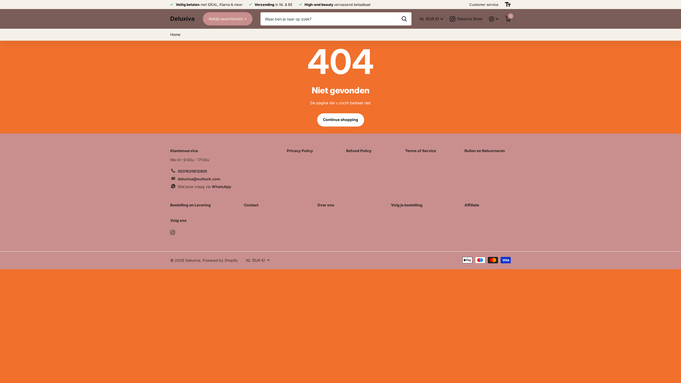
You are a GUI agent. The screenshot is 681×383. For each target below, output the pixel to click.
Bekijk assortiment (226, 18)
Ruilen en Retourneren (484, 150)
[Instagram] (172, 232)
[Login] (494, 19)
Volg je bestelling (406, 205)
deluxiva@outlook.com (199, 179)
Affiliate (471, 205)
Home (175, 34)
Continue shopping (340, 119)
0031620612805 (192, 171)
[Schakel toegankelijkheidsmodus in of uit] (508, 4)
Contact (251, 205)
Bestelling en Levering (190, 205)
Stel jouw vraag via (204, 186)
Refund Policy (359, 150)
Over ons (325, 205)
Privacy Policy (300, 150)
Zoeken (404, 19)
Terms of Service (420, 150)
